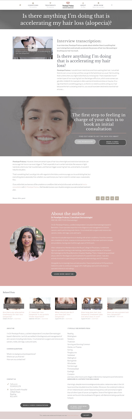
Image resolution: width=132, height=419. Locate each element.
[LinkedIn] (107, 198)
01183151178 (15, 386)
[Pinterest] (117, 198)
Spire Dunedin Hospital (18, 389)
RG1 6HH (13, 396)
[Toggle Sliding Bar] (97, 5)
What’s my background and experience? (21, 354)
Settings (75, 415)
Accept (86, 415)
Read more (70, 415)
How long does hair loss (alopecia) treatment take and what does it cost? (92, 314)
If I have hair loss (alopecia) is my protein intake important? (39, 314)
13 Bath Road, (15, 392)
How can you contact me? (16, 359)
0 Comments (17, 318)
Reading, (13, 394)
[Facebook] (97, 198)
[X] (102, 198)
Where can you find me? (15, 357)
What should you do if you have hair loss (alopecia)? (64, 314)
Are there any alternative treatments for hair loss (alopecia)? (13, 314)
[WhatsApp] (112, 198)
